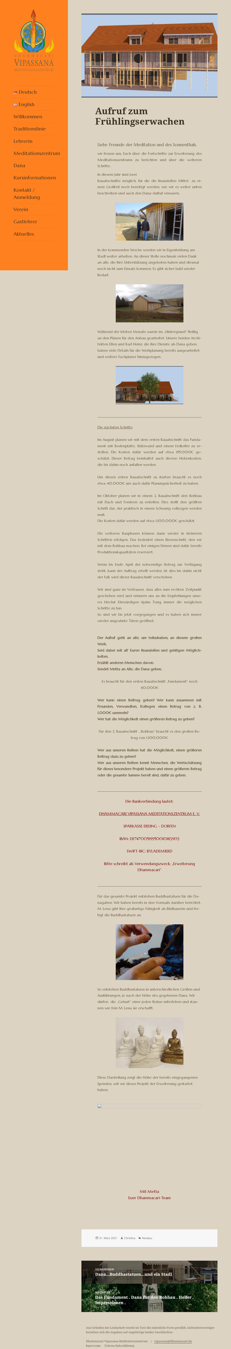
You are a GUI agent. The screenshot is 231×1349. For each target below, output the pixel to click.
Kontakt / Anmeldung (27, 193)
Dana (19, 165)
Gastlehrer (25, 222)
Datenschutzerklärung (119, 1346)
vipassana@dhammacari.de (173, 1341)
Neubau (147, 1238)
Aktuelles (24, 234)
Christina (129, 1238)
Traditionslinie (30, 129)
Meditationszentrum (34, 153)
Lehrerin (23, 141)
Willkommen (28, 117)
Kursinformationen (34, 178)
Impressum (93, 1346)
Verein (21, 209)
